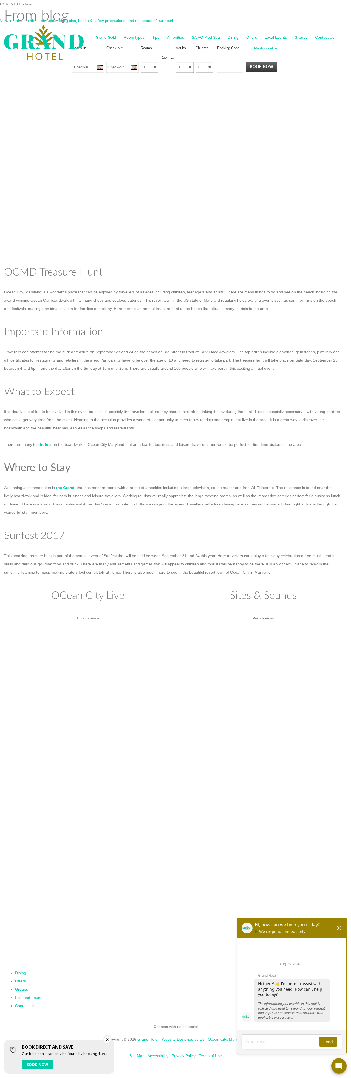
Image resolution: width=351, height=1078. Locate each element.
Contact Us (324, 37)
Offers (251, 37)
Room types (134, 37)
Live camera (88, 618)
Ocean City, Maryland (226, 1039)
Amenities (175, 37)
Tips (155, 37)
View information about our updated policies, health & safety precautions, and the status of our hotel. (87, 20)
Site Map (137, 1056)
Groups (301, 37)
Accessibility (158, 1056)
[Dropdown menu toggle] (123, 49)
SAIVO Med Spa (206, 37)
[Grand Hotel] (44, 42)
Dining (233, 37)
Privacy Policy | (185, 1056)
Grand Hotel (147, 1039)
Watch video (263, 618)
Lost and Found (29, 997)
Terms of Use (210, 1056)
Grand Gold (106, 37)
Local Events (276, 37)
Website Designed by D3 (183, 1039)
